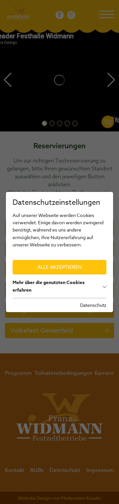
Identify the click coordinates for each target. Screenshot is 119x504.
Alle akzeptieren (59, 267)
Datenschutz (93, 305)
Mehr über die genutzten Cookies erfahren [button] (49, 286)
